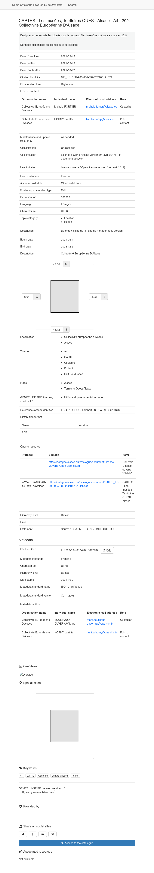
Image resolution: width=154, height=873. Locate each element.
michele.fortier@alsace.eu (101, 106)
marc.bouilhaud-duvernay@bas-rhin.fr (100, 621)
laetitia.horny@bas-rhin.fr (102, 632)
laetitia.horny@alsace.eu (101, 119)
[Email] (52, 834)
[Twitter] (23, 834)
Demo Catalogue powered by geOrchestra (37, 5)
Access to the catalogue (78, 843)
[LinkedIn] (42, 834)
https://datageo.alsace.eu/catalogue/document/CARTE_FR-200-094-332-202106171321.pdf (84, 484)
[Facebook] (33, 834)
